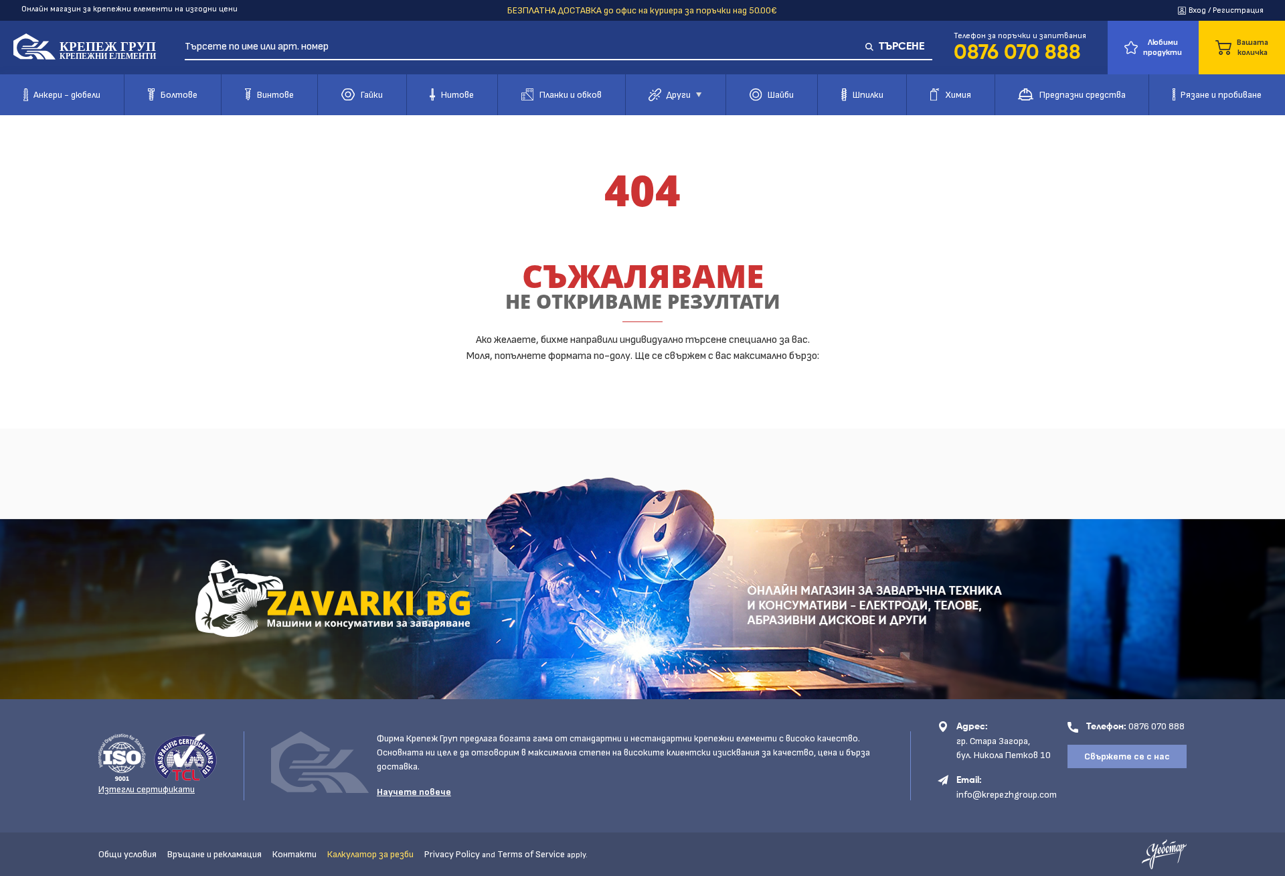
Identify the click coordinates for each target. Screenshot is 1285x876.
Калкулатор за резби (370, 854)
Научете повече (414, 792)
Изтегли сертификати (146, 789)
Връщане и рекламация (214, 854)
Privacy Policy (452, 854)
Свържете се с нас (1127, 756)
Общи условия (127, 854)
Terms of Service (531, 854)
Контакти (294, 854)
